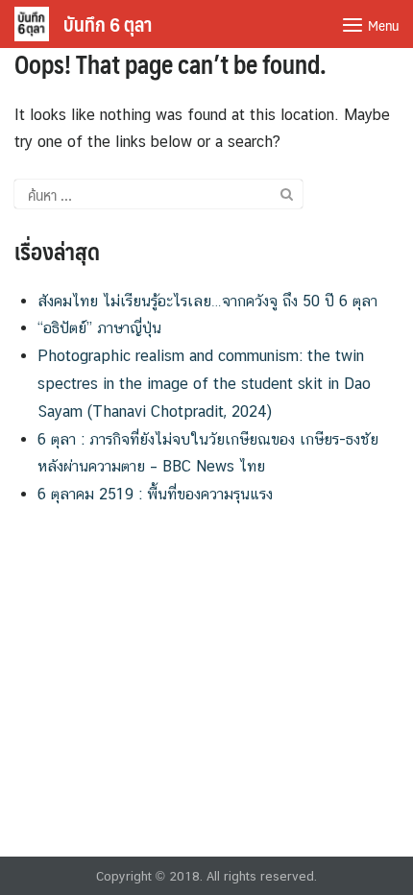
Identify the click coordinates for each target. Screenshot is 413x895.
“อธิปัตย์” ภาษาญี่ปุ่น (99, 328)
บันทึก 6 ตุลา (107, 24)
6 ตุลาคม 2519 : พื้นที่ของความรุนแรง (155, 494)
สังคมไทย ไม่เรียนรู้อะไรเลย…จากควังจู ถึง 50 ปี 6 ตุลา (207, 301)
